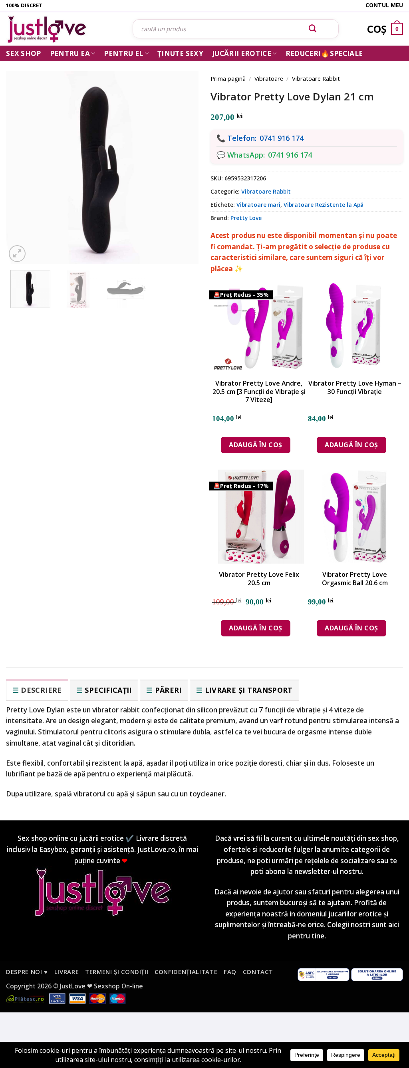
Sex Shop (23, 53)
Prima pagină (228, 78)
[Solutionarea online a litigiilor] (377, 973)
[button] (17, 253)
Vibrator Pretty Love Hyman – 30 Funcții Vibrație (354, 387)
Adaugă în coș (255, 444)
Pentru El (123, 53)
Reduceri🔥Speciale (324, 53)
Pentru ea (70, 53)
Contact (258, 972)
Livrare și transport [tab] (249, 690)
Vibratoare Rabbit (316, 78)
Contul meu (384, 5)
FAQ (230, 972)
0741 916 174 (282, 138)
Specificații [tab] (108, 690)
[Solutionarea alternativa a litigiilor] (323, 973)
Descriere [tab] (41, 690)
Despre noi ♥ (27, 972)
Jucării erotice (241, 53)
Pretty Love (246, 218)
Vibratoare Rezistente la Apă (323, 204)
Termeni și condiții (117, 972)
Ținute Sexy (180, 53)
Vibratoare (268, 78)
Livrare (66, 972)
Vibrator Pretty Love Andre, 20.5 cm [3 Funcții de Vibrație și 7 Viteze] (259, 391)
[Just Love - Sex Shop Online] (63, 29)
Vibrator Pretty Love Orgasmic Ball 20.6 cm (355, 578)
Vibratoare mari (258, 204)
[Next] (181, 158)
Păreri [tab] (168, 690)
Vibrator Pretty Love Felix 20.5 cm (259, 578)
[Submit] (313, 29)
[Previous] (23, 158)
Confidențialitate (186, 972)
